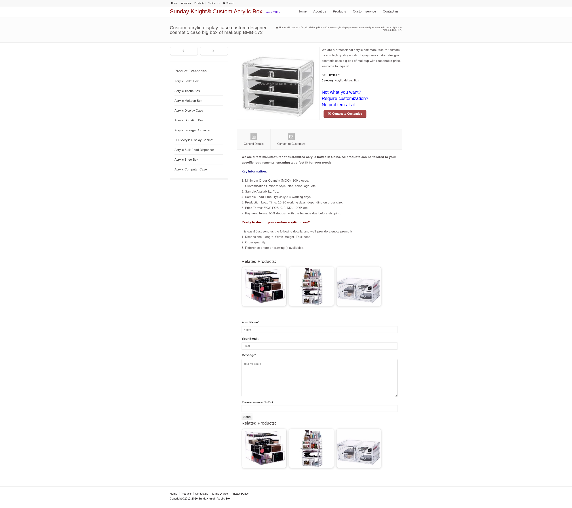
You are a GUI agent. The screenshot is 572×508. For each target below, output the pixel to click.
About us (186, 3)
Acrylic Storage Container (192, 130)
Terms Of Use (220, 493)
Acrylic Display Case (189, 110)
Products (199, 3)
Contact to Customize (347, 113)
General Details (254, 143)
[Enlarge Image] (278, 50)
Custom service (364, 11)
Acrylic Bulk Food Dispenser (194, 149)
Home (174, 3)
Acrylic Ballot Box (187, 81)
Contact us (214, 3)
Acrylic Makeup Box (347, 80)
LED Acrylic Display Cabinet (194, 140)
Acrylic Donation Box (189, 120)
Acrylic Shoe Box (186, 159)
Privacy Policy (239, 493)
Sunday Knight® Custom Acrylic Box (216, 11)
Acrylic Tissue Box (187, 91)
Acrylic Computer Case (191, 169)
